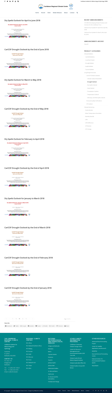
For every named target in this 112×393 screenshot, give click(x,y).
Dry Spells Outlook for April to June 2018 (22, 20)
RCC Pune (28, 360)
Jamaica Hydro (52, 363)
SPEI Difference (89, 123)
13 (26, 318)
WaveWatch (95, 365)
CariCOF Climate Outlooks (93, 75)
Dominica (50, 357)
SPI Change (88, 129)
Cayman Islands (52, 354)
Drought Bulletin (89, 63)
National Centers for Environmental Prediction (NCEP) (98, 361)
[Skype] (18, 1)
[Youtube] (15, 1)
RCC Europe (29, 351)
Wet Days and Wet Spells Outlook (96, 97)
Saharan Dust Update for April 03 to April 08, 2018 (95, 28)
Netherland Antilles (53, 368)
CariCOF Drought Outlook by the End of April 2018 (26, 168)
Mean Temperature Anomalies (93, 113)
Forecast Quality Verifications (94, 101)
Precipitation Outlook (92, 91)
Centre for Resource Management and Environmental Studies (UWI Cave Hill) (77, 352)
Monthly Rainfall (89, 116)
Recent (64, 390)
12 (22, 318)
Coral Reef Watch (89, 60)
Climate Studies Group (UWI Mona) (77, 367)
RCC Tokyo (29, 365)
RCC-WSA (28, 368)
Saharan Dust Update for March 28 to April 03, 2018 (95, 33)
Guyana (50, 360)
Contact (87, 390)
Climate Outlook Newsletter (94, 78)
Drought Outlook (92, 82)
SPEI (86, 119)
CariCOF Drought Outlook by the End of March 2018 (27, 227)
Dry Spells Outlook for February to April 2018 (24, 139)
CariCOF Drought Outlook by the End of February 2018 (28, 257)
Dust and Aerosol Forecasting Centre (100, 355)
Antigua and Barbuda (53, 346)
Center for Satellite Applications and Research (99, 347)
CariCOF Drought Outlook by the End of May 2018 (26, 109)
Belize (49, 351)
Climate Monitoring (89, 107)
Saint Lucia (51, 374)
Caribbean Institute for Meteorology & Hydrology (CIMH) (94, 1)
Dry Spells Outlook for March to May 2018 (22, 80)
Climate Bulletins (88, 54)
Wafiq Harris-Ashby (38, 390)
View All (86, 44)
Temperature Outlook (93, 94)
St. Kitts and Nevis (53, 371)
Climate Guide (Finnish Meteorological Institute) (76, 359)
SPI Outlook (89, 104)
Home (59, 390)
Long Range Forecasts (90, 72)
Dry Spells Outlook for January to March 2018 (24, 198)
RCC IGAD (28, 354)
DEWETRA (94, 351)
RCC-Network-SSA (31, 362)
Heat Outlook (90, 88)
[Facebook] (5, 1)
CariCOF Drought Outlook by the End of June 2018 (26, 49)
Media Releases (75, 390)
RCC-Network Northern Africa (34, 346)
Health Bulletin (89, 66)
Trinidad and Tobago (53, 381)
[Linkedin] (10, 1)
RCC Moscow (29, 357)
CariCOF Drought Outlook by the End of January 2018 (27, 288)
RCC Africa (29, 343)
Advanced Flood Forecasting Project (99, 342)
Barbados (50, 349)
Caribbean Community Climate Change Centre (76, 345)
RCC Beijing (29, 348)
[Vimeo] (12, 1)
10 (16, 318)
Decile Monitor (89, 110)
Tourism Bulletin (89, 69)
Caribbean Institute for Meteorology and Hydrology (10, 346)
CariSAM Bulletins (90, 57)
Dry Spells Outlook (92, 85)
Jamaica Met (51, 365)
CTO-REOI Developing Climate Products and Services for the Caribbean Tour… (95, 24)
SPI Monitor (88, 126)
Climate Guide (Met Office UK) (77, 363)
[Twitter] (7, 1)
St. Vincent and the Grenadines (53, 378)
